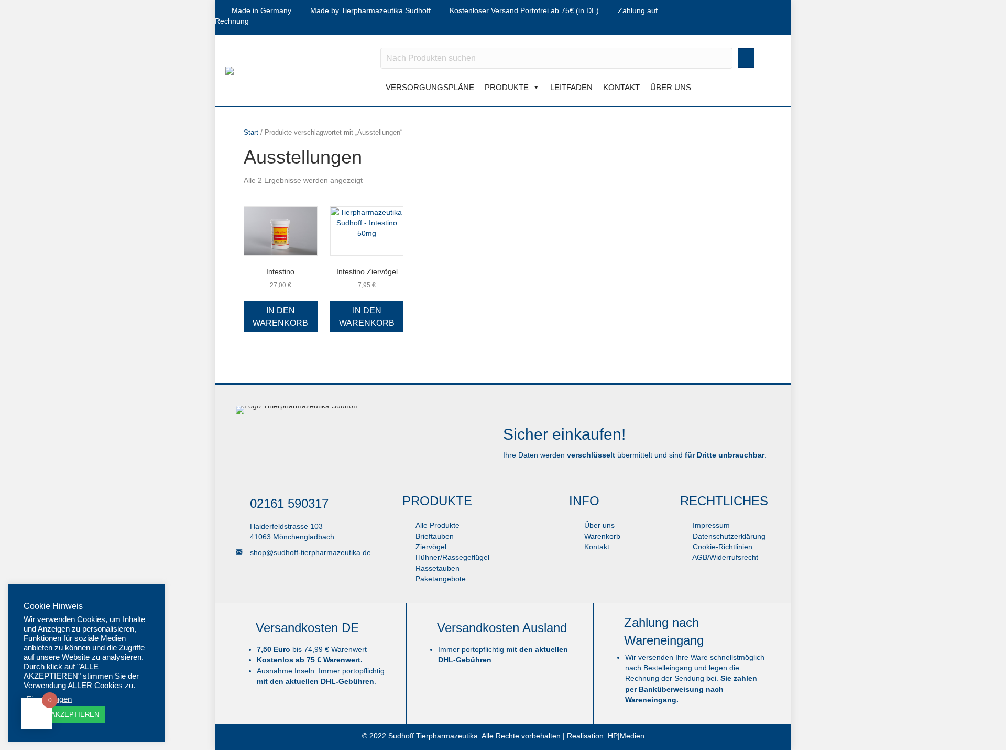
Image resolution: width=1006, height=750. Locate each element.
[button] (746, 58)
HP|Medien (626, 736)
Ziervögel (430, 546)
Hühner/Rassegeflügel (452, 557)
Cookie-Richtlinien (721, 546)
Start (251, 132)
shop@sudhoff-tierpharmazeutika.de (310, 552)
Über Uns (670, 87)
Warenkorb (601, 536)
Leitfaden (571, 87)
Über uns (598, 525)
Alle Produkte (437, 525)
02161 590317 (289, 503)
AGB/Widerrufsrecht (724, 557)
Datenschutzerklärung (728, 536)
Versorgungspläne (430, 87)
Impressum (710, 525)
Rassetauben (437, 568)
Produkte (507, 87)
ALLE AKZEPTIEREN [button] (65, 715)
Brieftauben (434, 536)
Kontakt (621, 87)
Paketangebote (440, 578)
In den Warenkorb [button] (280, 316)
